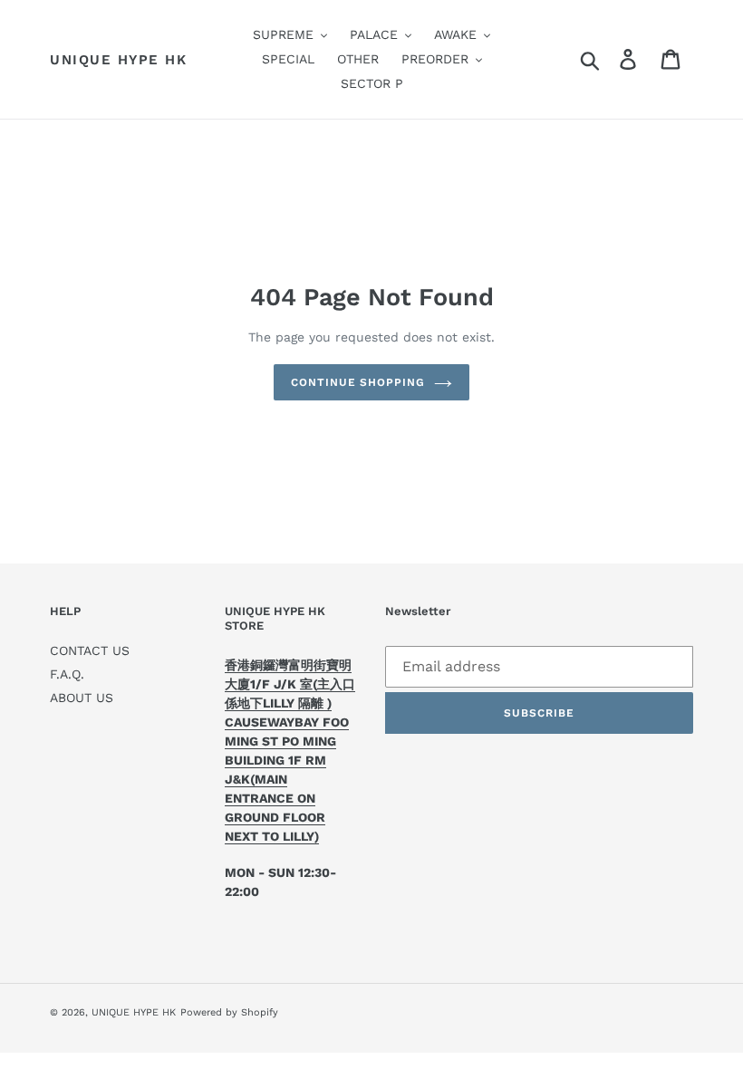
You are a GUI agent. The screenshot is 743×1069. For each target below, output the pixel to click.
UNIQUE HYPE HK (118, 60)
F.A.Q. (67, 674)
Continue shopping (358, 382)
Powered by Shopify (229, 1012)
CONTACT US (90, 650)
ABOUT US (81, 697)
